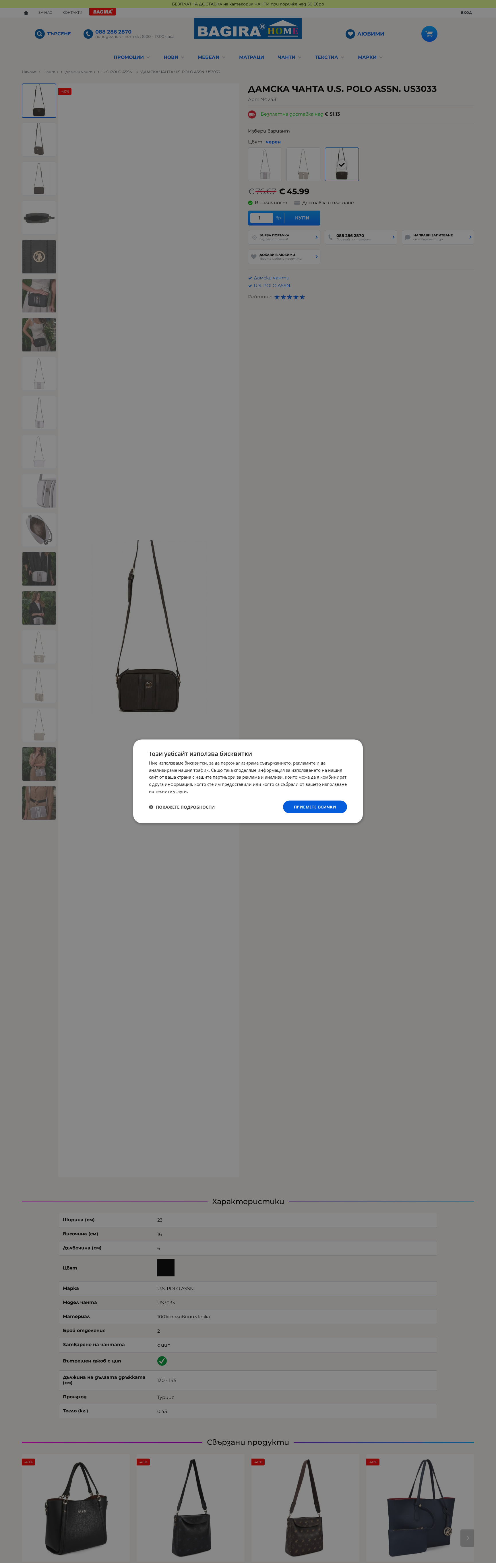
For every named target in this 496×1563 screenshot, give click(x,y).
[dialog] (248, 782)
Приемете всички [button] (315, 807)
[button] (182, 807)
